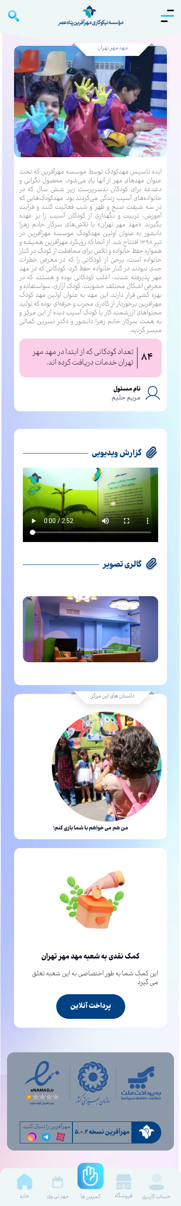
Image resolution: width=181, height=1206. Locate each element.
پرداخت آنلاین (90, 1006)
